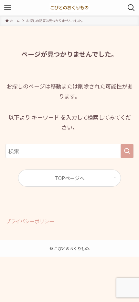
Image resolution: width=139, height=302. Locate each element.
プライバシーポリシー (29, 221)
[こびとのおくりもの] (69, 8)
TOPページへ (69, 177)
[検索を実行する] (127, 151)
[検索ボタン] (131, 8)
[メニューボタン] (8, 8)
